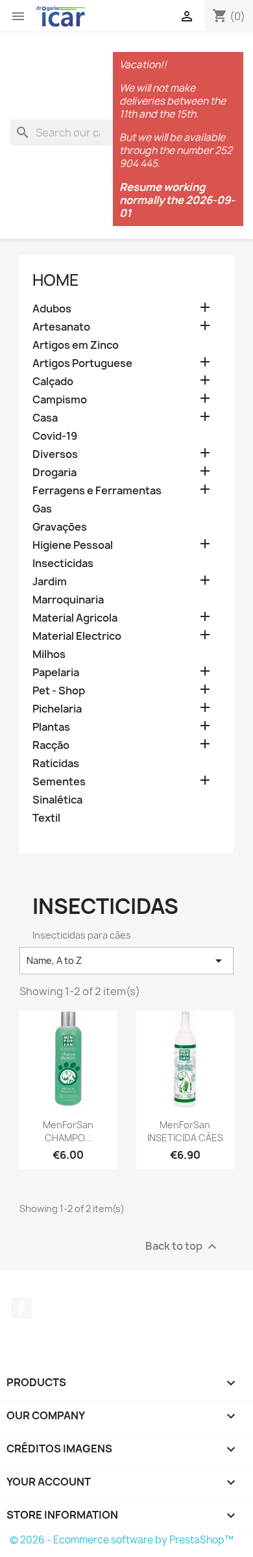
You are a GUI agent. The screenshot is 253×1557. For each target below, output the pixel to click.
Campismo (59, 400)
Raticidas (55, 763)
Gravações (59, 527)
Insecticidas (62, 563)
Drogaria (54, 472)
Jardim (49, 582)
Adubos (51, 309)
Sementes (59, 782)
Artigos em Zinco (75, 345)
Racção (50, 745)
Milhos (49, 654)
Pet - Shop (58, 691)
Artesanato (61, 327)
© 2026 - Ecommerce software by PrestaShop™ (122, 1540)
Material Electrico (76, 636)
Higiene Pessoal (72, 545)
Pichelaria (57, 709)
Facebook (21, 1308)
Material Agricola (74, 618)
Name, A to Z (126, 960)
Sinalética (57, 800)
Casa (45, 418)
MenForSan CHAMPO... (68, 1131)
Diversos (55, 454)
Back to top (182, 1246)
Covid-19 (54, 436)
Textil (46, 818)
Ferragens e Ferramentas (97, 491)
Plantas (51, 727)
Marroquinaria (68, 600)
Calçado (52, 381)
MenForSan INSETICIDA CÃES (185, 1131)
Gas (42, 509)
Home (55, 280)
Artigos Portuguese (82, 363)
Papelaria (55, 672)
